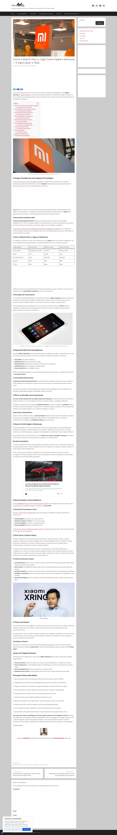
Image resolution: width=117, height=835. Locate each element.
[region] (17, 824)
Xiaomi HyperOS (22, 13)
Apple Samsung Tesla (20, 764)
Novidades (82, 33)
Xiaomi (47, 764)
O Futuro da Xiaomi (19, 130)
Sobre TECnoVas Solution (71, 13)
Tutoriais (58, 13)
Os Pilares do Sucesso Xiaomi (24, 128)
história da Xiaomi (25, 95)
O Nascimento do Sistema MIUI (24, 107)
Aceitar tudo (26, 829)
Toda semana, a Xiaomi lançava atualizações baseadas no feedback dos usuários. (36, 228)
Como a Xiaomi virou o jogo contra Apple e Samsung (28, 181)
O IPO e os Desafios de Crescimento (24, 116)
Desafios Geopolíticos (22, 121)
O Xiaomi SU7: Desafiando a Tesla (25, 124)
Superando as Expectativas (23, 117)
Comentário (16, 789)
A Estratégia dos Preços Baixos (24, 110)
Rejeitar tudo (17, 829)
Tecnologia (33, 13)
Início (13, 13)
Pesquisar (82, 20)
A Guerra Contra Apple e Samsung (23, 119)
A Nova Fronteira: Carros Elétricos (23, 123)
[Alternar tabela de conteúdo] (37, 103)
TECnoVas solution (18, 725)
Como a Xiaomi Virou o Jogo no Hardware (25, 109)
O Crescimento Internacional (23, 114)
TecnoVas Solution (59, 738)
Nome (15, 811)
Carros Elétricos (29, 764)
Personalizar (8, 829)
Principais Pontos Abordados (22, 135)
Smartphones (36, 764)
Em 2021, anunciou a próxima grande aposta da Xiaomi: (31, 503)
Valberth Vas (26, 738)
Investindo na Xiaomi (22, 131)
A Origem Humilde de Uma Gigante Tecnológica (27, 105)
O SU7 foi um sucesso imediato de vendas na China (28, 529)
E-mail (15, 815)
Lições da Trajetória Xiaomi (21, 133)
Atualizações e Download (46, 13)
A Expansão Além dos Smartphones (24, 112)
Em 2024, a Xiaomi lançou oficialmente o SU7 (26, 512)
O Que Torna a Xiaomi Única (22, 126)
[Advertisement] (44, 77)
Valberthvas (33, 65)
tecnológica (50, 644)
